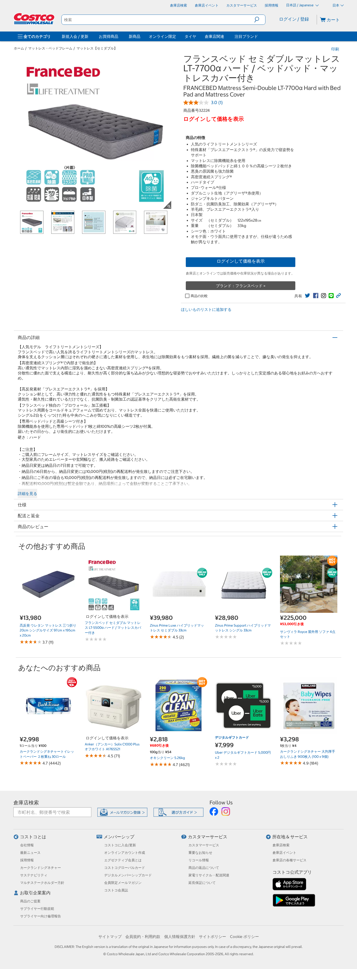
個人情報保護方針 (179, 936)
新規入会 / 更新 (75, 36)
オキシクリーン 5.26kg (167, 758)
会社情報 (27, 845)
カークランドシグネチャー (40, 867)
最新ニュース (30, 852)
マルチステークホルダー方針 (42, 882)
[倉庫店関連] (225, 36)
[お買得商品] (119, 36)
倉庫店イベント (284, 852)
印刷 (335, 49)
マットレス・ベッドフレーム (50, 48)
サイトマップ (110, 936)
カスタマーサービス (207, 837)
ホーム (19, 48)
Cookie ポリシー (244, 936)
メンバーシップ (119, 837)
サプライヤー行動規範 (37, 908)
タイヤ (190, 36)
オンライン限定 (162, 36)
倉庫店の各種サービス (289, 860)
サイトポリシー (212, 936)
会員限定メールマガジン (123, 882)
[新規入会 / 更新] (89, 36)
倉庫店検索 (26, 802)
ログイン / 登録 (294, 19)
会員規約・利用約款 (142, 936)
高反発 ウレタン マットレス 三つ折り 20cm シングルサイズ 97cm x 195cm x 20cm (48, 630)
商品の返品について (203, 867)
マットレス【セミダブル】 (96, 48)
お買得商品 (108, 36)
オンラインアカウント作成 (124, 852)
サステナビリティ (33, 875)
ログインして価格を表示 (241, 261)
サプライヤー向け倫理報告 (40, 916)
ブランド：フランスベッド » (240, 285)
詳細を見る (27, 493)
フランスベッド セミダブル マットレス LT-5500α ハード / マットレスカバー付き (113, 628)
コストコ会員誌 (116, 890)
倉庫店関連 (214, 36)
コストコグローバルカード (124, 867)
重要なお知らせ (200, 852)
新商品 (134, 36)
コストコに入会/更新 (120, 845)
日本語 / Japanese (300, 5)
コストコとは (33, 837)
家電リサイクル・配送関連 (208, 875)
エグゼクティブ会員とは (123, 860)
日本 (335, 5)
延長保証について (202, 882)
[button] (259, 19)
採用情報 (27, 860)
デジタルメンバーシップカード (128, 875)
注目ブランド (246, 36)
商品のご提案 (30, 901)
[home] (34, 19)
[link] (307, 295)
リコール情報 (198, 860)
